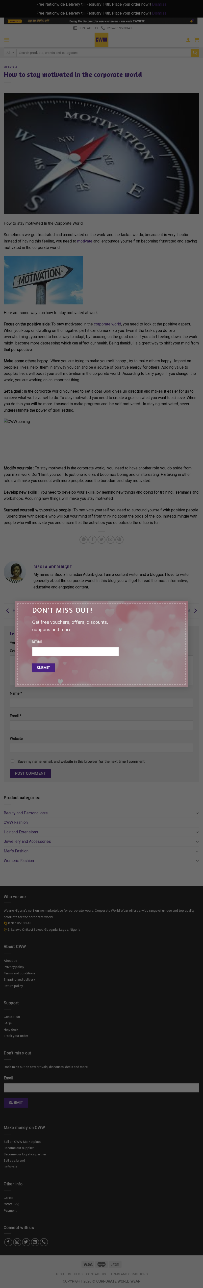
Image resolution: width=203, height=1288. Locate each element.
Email (37, 641)
